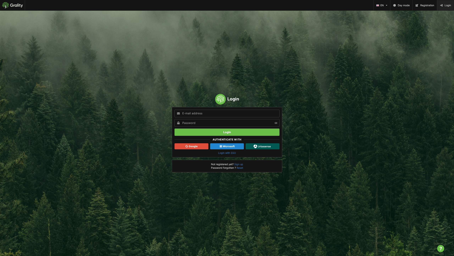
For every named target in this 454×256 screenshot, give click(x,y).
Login (448, 5)
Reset (240, 167)
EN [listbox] (382, 3)
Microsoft (228, 146)
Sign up (238, 164)
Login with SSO (227, 152)
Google (193, 146)
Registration (427, 5)
